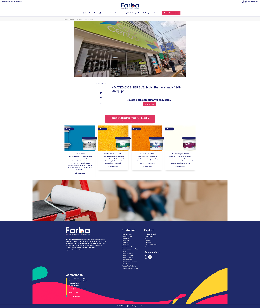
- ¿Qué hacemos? (149, 236)
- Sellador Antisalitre (127, 255)
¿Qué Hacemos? (104, 13)
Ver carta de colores (171, 13)
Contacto (157, 13)
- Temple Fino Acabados (129, 266)
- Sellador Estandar (127, 257)
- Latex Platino (126, 245)
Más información (80, 166)
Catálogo (146, 13)
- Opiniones (147, 240)
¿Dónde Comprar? (132, 13)
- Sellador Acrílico (127, 236)
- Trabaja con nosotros (150, 245)
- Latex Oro (125, 242)
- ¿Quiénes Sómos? (150, 234)
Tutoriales (79, 19)
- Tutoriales (147, 242)
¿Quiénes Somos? (88, 13)
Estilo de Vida (88, 19)
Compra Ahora (149, 104)
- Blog (145, 238)
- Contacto (147, 247)
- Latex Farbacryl (127, 247)
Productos (118, 13)
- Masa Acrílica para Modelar (130, 264)
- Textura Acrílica (127, 259)
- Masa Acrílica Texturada (129, 262)
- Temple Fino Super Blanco (130, 268)
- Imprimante (125, 240)
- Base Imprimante (127, 234)
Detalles (141, 306)
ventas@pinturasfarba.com (77, 289)
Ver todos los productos (130, 121)
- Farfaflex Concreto (127, 253)
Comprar (69, 129)
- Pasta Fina (125, 238)
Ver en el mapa (74, 285)
